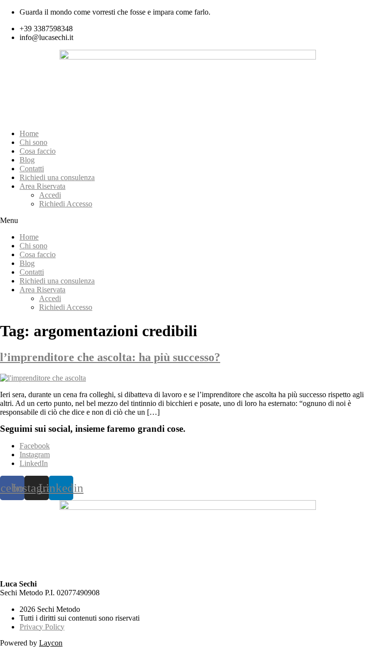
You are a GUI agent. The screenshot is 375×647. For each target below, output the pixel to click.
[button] (187, 220)
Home (29, 133)
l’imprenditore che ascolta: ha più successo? (110, 357)
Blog (27, 160)
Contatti (32, 168)
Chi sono (33, 142)
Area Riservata (42, 186)
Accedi (50, 195)
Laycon (50, 643)
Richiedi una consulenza (57, 177)
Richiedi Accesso (65, 204)
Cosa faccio (38, 151)
